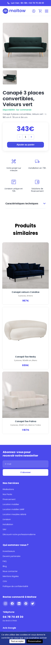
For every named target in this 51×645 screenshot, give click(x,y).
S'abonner (25, 472)
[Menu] (46, 11)
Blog (5, 566)
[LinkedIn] (19, 603)
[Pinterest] (26, 603)
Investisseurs (9, 551)
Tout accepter (17, 641)
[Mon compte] (34, 11)
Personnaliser (34, 641)
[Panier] (40, 11)
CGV (5, 581)
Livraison (7, 519)
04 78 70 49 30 (13, 617)
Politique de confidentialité (15, 586)
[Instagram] (5, 603)
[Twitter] (32, 603)
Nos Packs (7, 494)
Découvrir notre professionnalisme (19, 534)
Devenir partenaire (11, 556)
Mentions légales (11, 576)
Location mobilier (11, 504)
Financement (9, 499)
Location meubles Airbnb (14, 514)
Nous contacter (10, 571)
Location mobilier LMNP (13, 509)
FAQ (5, 561)
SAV (4, 529)
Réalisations (8, 489)
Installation (8, 524)
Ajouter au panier (25, 144)
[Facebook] (12, 603)
